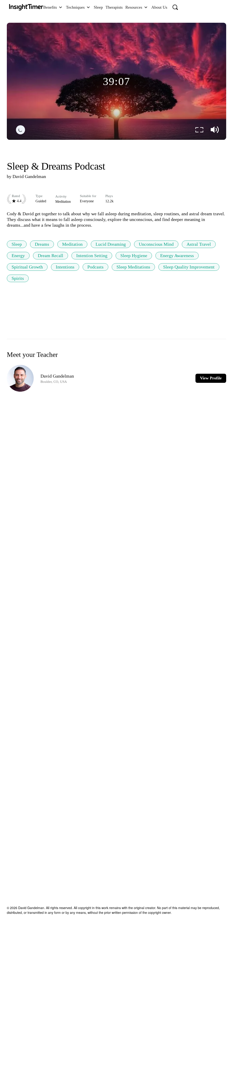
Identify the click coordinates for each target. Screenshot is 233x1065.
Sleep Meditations (133, 266)
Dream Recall (50, 255)
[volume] (215, 129)
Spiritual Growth (27, 266)
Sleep (17, 244)
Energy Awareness (177, 255)
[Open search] (175, 7)
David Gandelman (29, 176)
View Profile (211, 378)
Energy (18, 255)
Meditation (72, 244)
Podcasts (95, 266)
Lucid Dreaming (111, 244)
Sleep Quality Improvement (189, 266)
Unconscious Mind (156, 244)
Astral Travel (199, 244)
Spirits (18, 278)
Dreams (42, 244)
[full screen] (199, 129)
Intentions (65, 266)
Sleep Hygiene (133, 255)
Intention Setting (91, 255)
